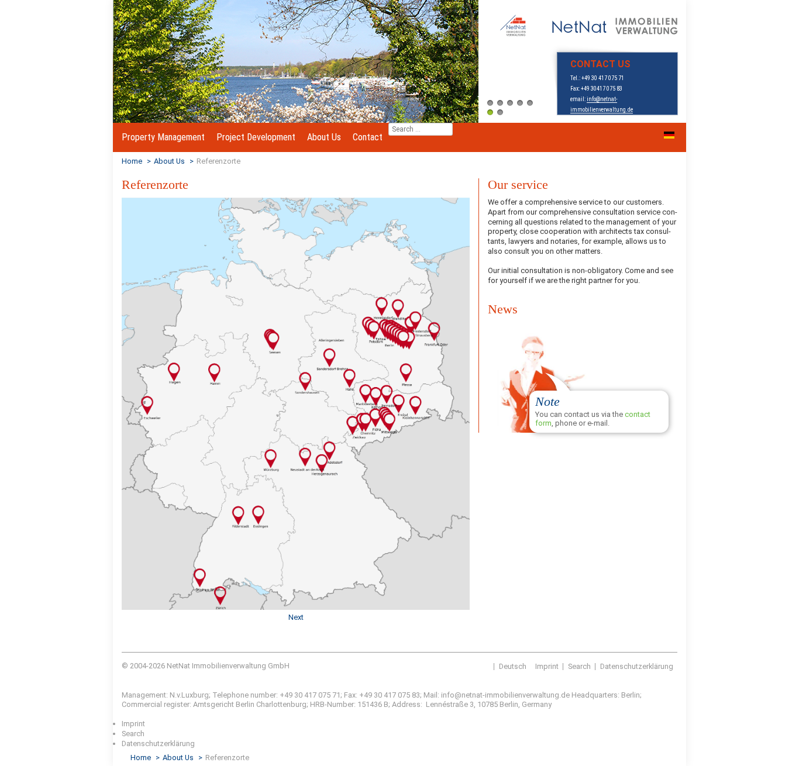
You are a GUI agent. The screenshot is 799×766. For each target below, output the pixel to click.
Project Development (255, 137)
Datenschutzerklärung (636, 666)
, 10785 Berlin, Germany (513, 704)
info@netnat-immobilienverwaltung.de (506, 695)
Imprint (547, 666)
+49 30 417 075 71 (602, 78)
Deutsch (512, 666)
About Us (324, 137)
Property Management (163, 137)
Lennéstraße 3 (450, 704)
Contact (368, 137)
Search (579, 666)
